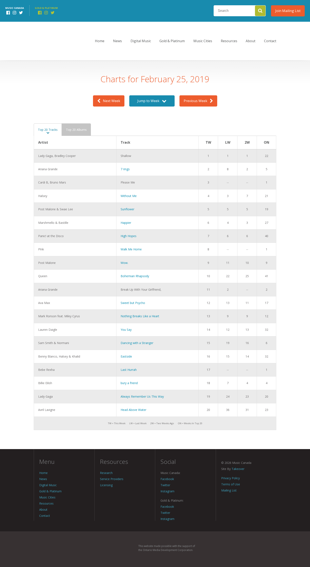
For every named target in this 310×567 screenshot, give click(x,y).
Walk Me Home (131, 249)
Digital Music (141, 41)
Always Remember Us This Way (142, 396)
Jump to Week (149, 101)
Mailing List (229, 490)
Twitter (165, 485)
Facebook (167, 479)
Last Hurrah (129, 370)
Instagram (167, 491)
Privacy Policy (230, 478)
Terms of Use (230, 484)
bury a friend (129, 383)
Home (99, 41)
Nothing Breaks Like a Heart (140, 316)
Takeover (238, 469)
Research (106, 473)
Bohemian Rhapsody (135, 276)
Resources (229, 41)
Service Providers (111, 479)
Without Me (129, 196)
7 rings (125, 169)
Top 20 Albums (76, 130)
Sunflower (127, 209)
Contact (270, 41)
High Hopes (128, 236)
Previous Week (197, 101)
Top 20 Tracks (48, 130)
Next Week (110, 101)
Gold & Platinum (172, 41)
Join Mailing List (288, 10)
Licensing (106, 485)
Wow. (124, 263)
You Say (126, 330)
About (250, 41)
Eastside (126, 356)
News (117, 41)
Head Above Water (133, 410)
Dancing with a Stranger (137, 343)
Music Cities (202, 41)
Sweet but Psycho (133, 303)
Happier (126, 223)
